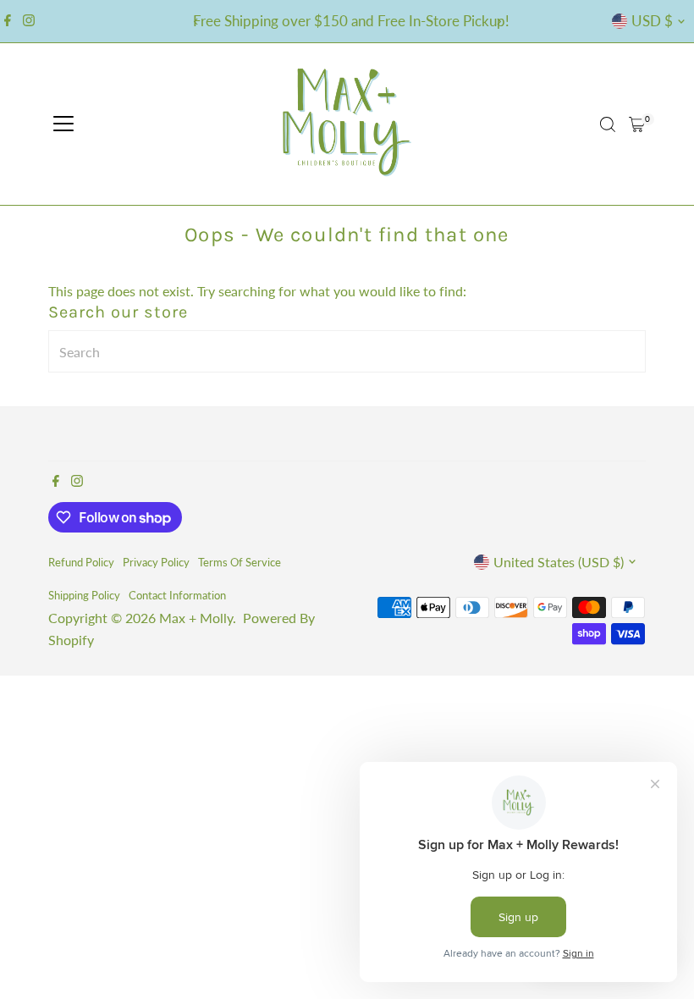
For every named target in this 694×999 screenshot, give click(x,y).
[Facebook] (7, 21)
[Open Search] (607, 124)
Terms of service (239, 562)
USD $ (652, 21)
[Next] (498, 22)
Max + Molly (196, 618)
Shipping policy (84, 595)
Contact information (177, 595)
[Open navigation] (63, 124)
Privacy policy (156, 562)
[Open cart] (637, 124)
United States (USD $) (558, 562)
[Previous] (196, 22)
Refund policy (81, 562)
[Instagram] (29, 21)
